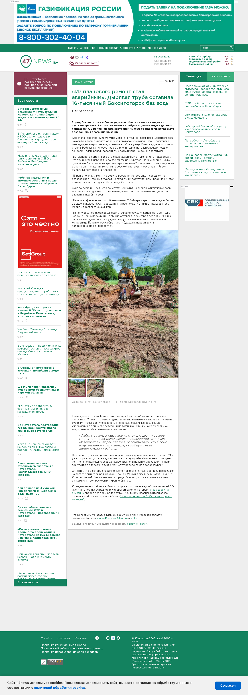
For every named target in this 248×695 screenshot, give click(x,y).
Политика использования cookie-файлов (69, 652)
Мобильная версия (72, 57)
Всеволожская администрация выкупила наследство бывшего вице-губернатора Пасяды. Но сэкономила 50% (207, 90)
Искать (231, 47)
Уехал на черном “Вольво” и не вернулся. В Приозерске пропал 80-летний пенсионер (38, 449)
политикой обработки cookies (59, 687)
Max (118, 638)
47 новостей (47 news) (149, 638)
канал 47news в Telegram (112, 518)
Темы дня (193, 76)
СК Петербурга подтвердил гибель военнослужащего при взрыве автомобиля (41, 83)
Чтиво (141, 48)
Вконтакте (107, 638)
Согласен (228, 685)
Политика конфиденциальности (63, 645)
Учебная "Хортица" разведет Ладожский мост (38, 333)
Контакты (63, 638)
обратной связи (137, 524)
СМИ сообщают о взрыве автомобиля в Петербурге (203, 104)
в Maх (134, 518)
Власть (73, 48)
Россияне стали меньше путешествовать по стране (36, 276)
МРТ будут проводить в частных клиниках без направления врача (34, 411)
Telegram (113, 638)
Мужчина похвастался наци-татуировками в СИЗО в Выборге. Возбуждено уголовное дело (37, 162)
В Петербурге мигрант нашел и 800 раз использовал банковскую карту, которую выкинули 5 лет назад (38, 140)
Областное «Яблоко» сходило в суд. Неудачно (206, 116)
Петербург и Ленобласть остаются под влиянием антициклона (202, 143)
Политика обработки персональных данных (72, 648)
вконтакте (77, 57)
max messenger (86, 57)
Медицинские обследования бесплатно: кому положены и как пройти (205, 172)
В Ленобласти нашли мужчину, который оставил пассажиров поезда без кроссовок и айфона (39, 352)
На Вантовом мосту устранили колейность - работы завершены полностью (206, 158)
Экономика (87, 48)
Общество (127, 48)
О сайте (46, 638)
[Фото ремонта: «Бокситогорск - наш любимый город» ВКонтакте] (123, 304)
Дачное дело (157, 48)
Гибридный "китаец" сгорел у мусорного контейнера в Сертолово (206, 129)
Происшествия (107, 48)
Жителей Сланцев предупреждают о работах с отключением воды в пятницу (38, 293)
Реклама (81, 638)
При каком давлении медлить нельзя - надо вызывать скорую (38, 559)
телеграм (81, 57)
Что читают (221, 76)
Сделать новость (86, 63)
